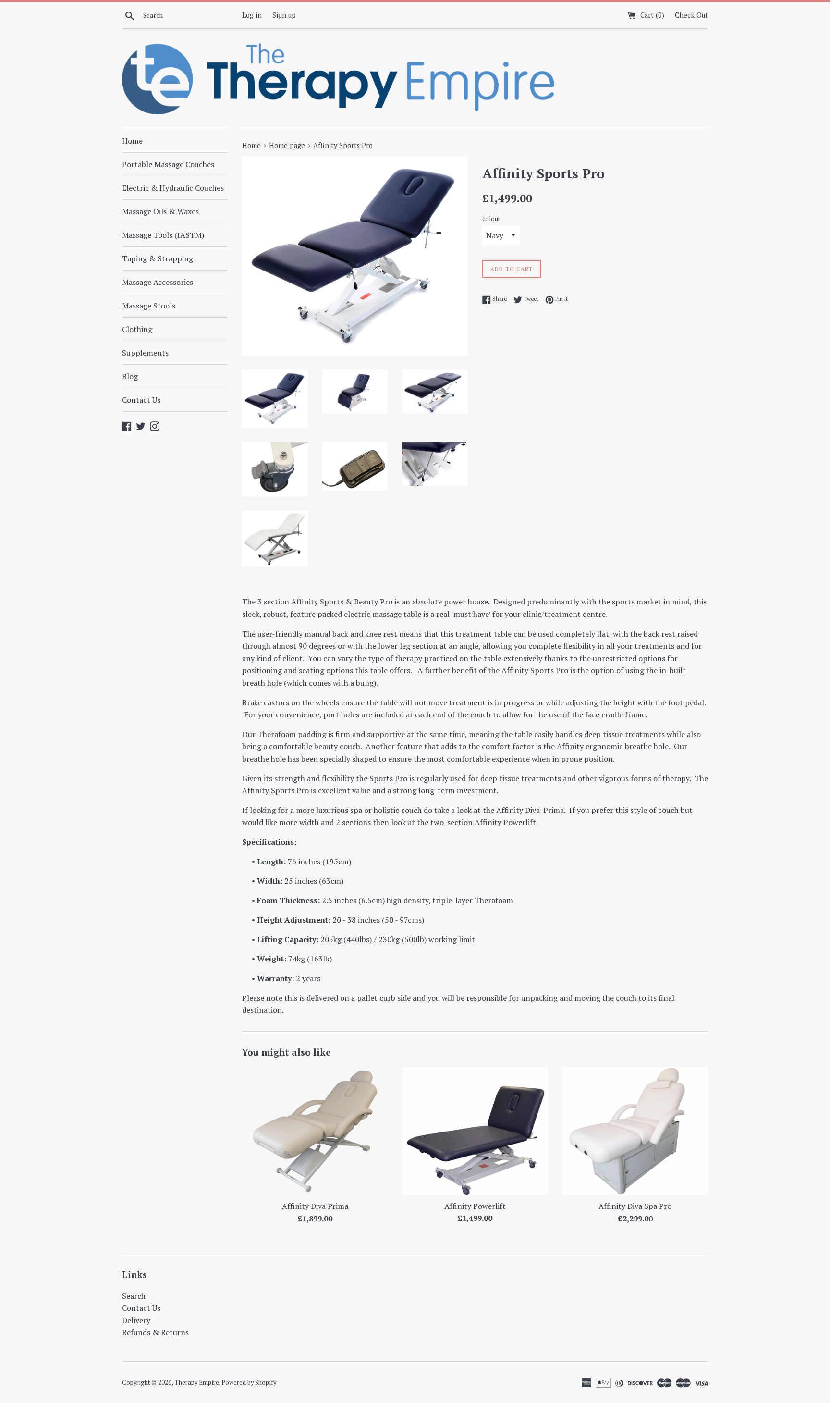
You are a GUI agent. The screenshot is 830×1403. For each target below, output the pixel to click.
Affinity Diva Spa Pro (634, 1206)
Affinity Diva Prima (315, 1206)
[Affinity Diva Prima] (315, 1131)
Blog (130, 376)
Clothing (137, 329)
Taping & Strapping (157, 258)
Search (134, 1296)
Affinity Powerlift (475, 1206)
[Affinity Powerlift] (475, 1131)
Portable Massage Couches (168, 164)
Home (132, 140)
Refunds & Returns (155, 1332)
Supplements (145, 352)
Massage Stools (148, 305)
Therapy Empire (196, 1382)
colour (491, 219)
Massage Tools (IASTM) (163, 235)
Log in (252, 15)
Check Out (691, 15)
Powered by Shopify (248, 1382)
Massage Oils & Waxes (160, 211)
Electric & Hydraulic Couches (173, 188)
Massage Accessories (157, 282)
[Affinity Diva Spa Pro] (635, 1131)
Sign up (284, 15)
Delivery (136, 1320)
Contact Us (141, 399)
